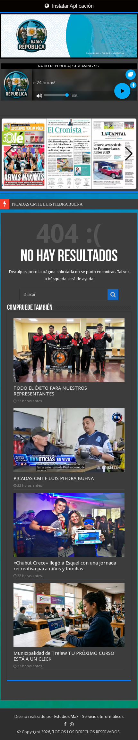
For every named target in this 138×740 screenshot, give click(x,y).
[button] (129, 154)
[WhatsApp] (71, 724)
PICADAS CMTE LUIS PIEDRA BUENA (47, 204)
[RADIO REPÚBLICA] (69, 36)
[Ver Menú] (8, 29)
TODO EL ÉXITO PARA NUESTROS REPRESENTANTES (50, 391)
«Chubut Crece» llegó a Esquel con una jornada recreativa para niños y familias (64, 566)
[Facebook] (65, 724)
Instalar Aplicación (72, 6)
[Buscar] (113, 294)
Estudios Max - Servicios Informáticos (89, 716)
